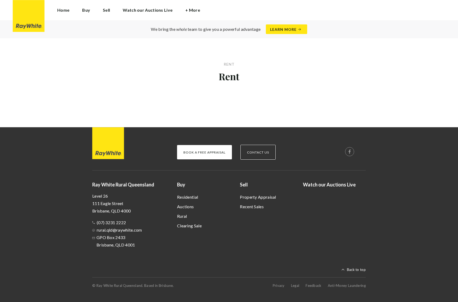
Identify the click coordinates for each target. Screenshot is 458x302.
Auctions (185, 206)
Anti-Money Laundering (347, 285)
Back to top (356, 269)
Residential (187, 196)
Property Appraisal (258, 196)
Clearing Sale (189, 225)
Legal (295, 285)
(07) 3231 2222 (111, 222)
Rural (182, 216)
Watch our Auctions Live (148, 9)
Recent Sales (252, 206)
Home (63, 9)
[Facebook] (349, 151)
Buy (181, 185)
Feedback (313, 285)
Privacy (279, 285)
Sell (244, 185)
